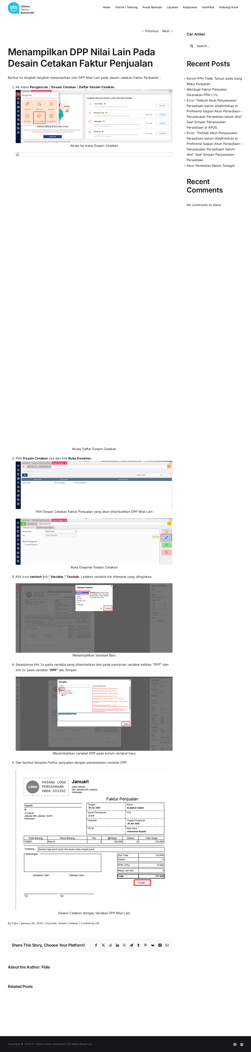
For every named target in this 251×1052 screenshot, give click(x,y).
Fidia (15, 923)
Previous (151, 31)
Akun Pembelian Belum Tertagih (211, 166)
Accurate (51, 923)
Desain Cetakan (68, 923)
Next (165, 31)
